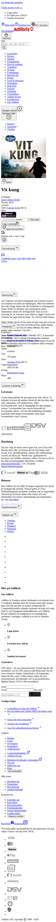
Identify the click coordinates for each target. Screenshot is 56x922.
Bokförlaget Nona (15, 373)
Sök (3, 41)
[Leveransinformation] (4, 240)
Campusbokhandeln (16, 753)
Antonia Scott (13, 208)
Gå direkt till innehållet (12, 2)
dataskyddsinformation (12, 466)
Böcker (10, 531)
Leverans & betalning (11, 386)
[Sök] (4, 48)
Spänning (11, 528)
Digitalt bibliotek (15, 789)
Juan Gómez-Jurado (10, 199)
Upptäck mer (7, 515)
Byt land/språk (14, 771)
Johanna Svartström (16, 340)
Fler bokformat (8, 249)
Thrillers (11, 520)
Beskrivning (7, 295)
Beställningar (13, 781)
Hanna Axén (33, 340)
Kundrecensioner (9, 507)
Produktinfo (7, 327)
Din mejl (38, 692)
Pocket (10, 523)
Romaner (11, 526)
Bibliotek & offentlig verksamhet (22, 760)
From (3, 690)
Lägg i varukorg (9, 224)
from (3, 687)
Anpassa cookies (15, 816)
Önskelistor (12, 784)
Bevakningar (13, 787)
